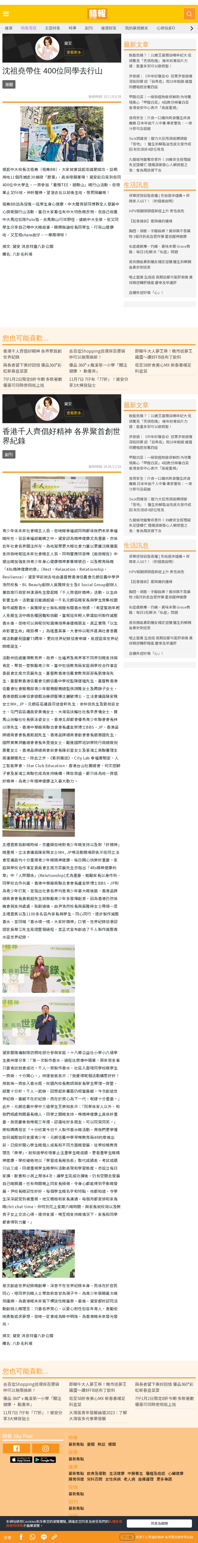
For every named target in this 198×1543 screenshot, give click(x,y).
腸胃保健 (76, 1479)
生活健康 (117, 1473)
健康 (9, 28)
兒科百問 (94, 1479)
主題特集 (52, 28)
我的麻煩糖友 (136, 28)
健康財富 (109, 28)
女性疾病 (113, 1479)
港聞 (9, 84)
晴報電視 (28, 28)
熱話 (101, 1444)
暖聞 (112, 1444)
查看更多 (74, 52)
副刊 (89, 28)
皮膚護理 (146, 1479)
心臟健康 (176, 1473)
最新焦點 (76, 1444)
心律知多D (166, 28)
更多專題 (164, 1479)
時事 (73, 28)
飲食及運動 (96, 1473)
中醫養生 (135, 1473)
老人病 (129, 1479)
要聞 (91, 1444)
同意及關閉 (159, 1523)
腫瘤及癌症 (155, 1473)
